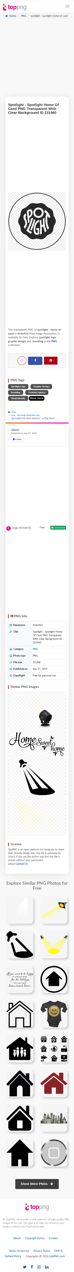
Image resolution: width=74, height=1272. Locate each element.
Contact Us (22, 864)
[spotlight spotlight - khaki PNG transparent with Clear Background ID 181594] (37, 816)
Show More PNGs (34, 1184)
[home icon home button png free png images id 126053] (19, 1152)
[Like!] (21, 360)
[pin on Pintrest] (28, 901)
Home (12, 16)
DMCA (58, 1251)
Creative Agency (36, 392)
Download (59, 528)
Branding (15, 392)
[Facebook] (35, 361)
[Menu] (67, 6)
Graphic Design (41, 386)
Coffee (18, 439)
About (16, 1238)
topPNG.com (57, 1256)
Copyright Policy (35, 1238)
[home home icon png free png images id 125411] (53, 1118)
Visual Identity (18, 398)
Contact (53, 1238)
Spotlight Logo (18, 386)
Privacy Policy (41, 1251)
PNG (23, 16)
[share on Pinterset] (50, 361)
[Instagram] (39, 1267)
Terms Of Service (19, 1251)
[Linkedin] (46, 1267)
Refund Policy (13, 1256)
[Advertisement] (37, 60)
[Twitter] (24, 1267)
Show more (36, 398)
